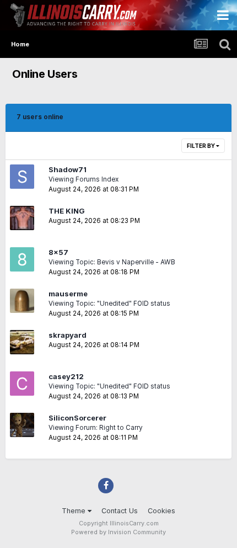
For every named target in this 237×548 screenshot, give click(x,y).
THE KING (67, 210)
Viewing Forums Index (83, 179)
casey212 (66, 376)
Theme (75, 511)
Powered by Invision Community (118, 532)
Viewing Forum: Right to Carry (96, 428)
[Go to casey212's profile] (22, 383)
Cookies (161, 511)
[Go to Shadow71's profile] (22, 176)
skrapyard (68, 335)
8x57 (58, 252)
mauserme (68, 293)
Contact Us (119, 511)
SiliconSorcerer (77, 417)
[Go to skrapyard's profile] (22, 342)
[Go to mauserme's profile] (22, 301)
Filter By (201, 145)
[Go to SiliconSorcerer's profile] (22, 425)
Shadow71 (68, 169)
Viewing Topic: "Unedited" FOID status (109, 303)
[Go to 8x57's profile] (22, 259)
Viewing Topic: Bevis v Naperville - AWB (112, 262)
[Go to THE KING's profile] (22, 218)
